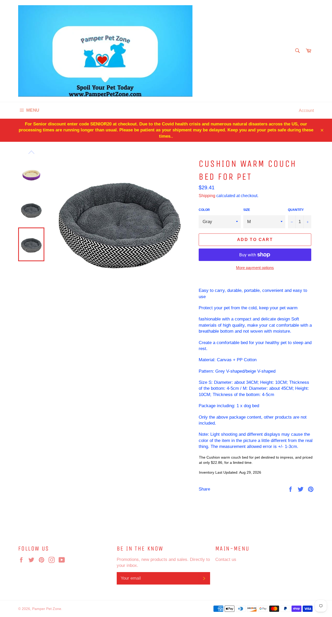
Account (306, 110)
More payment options (255, 267)
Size (246, 210)
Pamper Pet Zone (46, 609)
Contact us (225, 559)
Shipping (207, 195)
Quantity (296, 210)
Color (204, 210)
